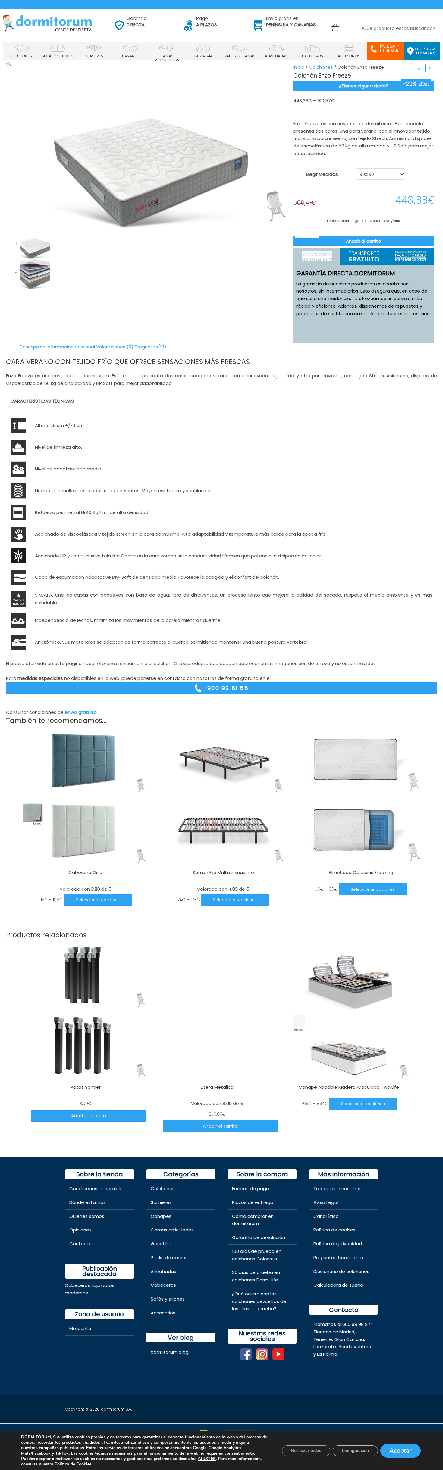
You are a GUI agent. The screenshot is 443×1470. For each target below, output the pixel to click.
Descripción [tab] (33, 347)
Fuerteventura (355, 1346)
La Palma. (327, 1354)
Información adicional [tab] (71, 347)
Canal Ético (326, 1216)
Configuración (355, 1450)
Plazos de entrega (252, 1202)
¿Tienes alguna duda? (363, 86)
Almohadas (163, 1271)
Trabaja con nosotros (337, 1188)
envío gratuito (81, 712)
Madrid (346, 1332)
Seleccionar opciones (98, 900)
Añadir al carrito (363, 241)
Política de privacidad (337, 1243)
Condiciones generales (95, 1188)
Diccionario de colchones (341, 1271)
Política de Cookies (73, 1464)
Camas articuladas (172, 1230)
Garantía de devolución (258, 1237)
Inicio (298, 67)
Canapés (161, 1216)
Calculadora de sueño (338, 1285)
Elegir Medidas (322, 174)
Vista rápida (85, 860)
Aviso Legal (325, 1202)
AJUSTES (207, 1459)
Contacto (80, 1243)
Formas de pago (250, 1188)
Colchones (321, 67)
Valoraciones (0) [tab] (115, 347)
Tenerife (322, 1339)
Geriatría (161, 1243)
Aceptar (400, 1450)
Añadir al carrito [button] (88, 1115)
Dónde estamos (87, 1202)
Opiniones (80, 1230)
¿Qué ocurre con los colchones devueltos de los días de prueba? (259, 1301)
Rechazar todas (306, 1450)
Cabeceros (163, 1285)
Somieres (161, 1202)
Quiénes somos (86, 1216)
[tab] (316, 256)
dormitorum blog (170, 1352)
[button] (9, 64)
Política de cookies (334, 1230)
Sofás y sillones (168, 1299)
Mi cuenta (80, 1328)
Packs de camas (169, 1257)
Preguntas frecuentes (338, 1257)
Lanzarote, (325, 1346)
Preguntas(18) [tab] (150, 347)
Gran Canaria (349, 1339)
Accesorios (163, 1313)
